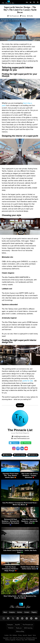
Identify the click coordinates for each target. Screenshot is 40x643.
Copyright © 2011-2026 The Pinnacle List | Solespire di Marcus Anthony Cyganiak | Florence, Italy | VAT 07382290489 (20, 639)
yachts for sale (27, 380)
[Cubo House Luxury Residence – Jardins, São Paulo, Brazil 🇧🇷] (20, 548)
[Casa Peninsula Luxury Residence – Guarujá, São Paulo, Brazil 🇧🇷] (29, 517)
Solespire (10, 624)
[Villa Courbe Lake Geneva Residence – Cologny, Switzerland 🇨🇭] (29, 471)
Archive (19, 612)
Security (25, 635)
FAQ (10, 635)
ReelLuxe (19, 628)
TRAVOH (10, 628)
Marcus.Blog (20, 631)
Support (30, 635)
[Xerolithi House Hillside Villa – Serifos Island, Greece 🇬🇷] (29, 564)
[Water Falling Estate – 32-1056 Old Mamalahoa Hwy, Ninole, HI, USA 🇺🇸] (20, 594)
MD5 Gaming (28, 628)
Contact (26, 612)
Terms (34, 635)
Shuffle (31, 16)
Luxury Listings (20, 455)
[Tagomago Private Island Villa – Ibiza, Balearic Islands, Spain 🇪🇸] (10, 471)
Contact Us (33, 455)
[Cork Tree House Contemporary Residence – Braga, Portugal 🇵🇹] (10, 564)
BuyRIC (17, 624)
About (5, 612)
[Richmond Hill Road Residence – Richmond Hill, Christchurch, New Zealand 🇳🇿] (10, 517)
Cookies (6, 635)
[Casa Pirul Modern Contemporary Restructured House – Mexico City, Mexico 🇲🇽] (20, 500)
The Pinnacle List (14, 16)
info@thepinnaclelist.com (21, 436)
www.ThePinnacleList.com (21, 438)
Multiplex (15, 635)
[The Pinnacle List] (20, 605)
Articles (24, 16)
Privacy (20, 635)
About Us (8, 455)
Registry (34, 612)
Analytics (12, 612)
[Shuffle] (30, 2)
